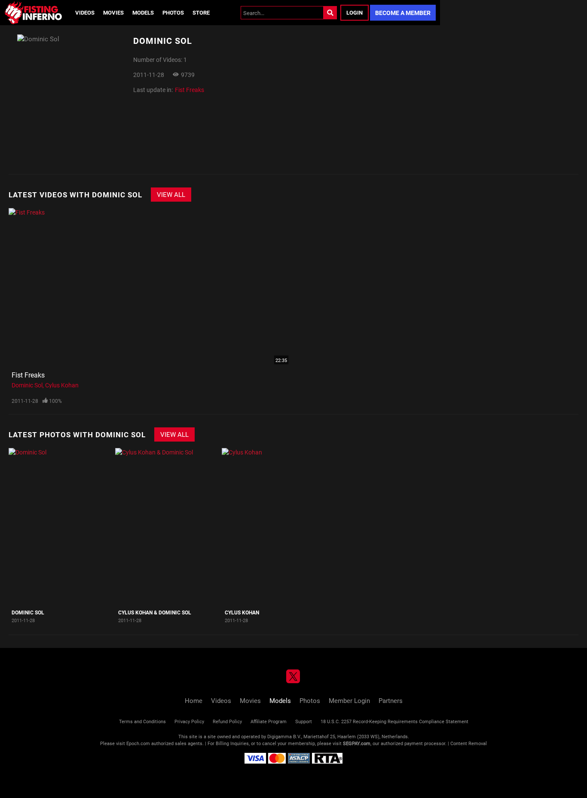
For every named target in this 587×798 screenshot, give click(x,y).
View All (171, 194)
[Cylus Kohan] (274, 526)
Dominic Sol (27, 385)
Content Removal (468, 743)
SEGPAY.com (356, 743)
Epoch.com (138, 743)
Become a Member (403, 13)
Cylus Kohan (62, 385)
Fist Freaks (189, 90)
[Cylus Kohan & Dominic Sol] (167, 526)
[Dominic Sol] (61, 526)
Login (354, 12)
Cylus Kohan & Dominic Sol (154, 612)
